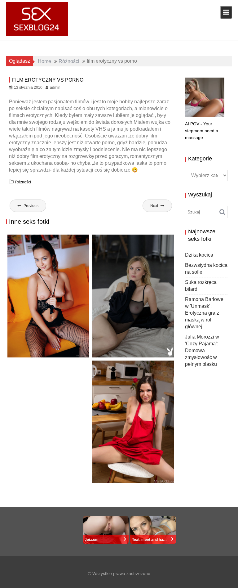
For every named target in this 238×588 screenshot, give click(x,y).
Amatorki (146, 471)
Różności (23, 182)
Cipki (74, 352)
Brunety (61, 352)
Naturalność (113, 350)
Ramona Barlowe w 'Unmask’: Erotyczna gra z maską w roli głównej (204, 313)
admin (55, 87)
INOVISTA (109, 477)
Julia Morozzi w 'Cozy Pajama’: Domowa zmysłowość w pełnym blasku (202, 350)
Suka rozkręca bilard (40, 344)
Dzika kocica (199, 255)
